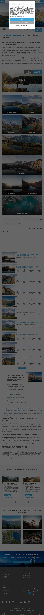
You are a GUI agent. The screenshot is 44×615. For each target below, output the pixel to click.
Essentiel (12, 16)
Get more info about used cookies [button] (21, 25)
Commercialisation (20, 16)
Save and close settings (22, 22)
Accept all (22, 19)
